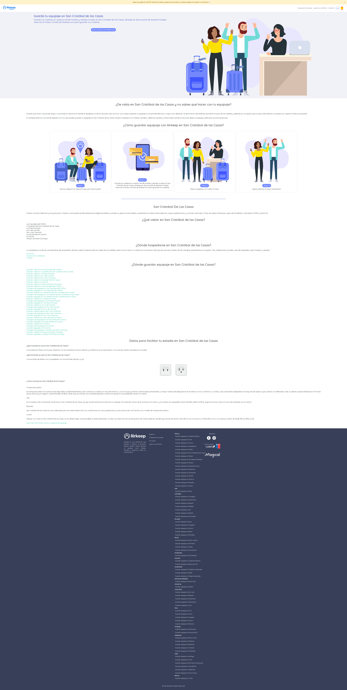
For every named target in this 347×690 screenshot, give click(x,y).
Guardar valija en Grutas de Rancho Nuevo (43, 280)
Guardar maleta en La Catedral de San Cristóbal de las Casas (50, 292)
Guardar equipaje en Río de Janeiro (186, 540)
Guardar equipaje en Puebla (184, 449)
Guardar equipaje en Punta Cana (185, 581)
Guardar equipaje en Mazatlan (184, 482)
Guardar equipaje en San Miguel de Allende (188, 459)
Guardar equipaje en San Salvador (186, 555)
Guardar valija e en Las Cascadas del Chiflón (44, 269)
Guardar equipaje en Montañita (185, 535)
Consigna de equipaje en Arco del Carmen (43, 307)
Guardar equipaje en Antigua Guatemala (187, 576)
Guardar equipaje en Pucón (183, 660)
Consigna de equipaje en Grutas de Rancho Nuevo (46, 319)
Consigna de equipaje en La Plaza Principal (43, 301)
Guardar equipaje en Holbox (184, 486)
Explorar (152, 434)
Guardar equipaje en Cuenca (184, 528)
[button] (342, 8)
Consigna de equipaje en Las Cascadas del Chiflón (46, 288)
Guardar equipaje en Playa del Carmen (187, 466)
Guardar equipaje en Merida (184, 456)
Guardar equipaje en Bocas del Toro (186, 564)
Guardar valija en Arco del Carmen (40, 276)
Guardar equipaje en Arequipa (184, 617)
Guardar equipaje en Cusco (183, 614)
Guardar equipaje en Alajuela (184, 595)
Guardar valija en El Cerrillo (37, 282)
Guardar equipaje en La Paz (184, 678)
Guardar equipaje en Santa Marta (185, 500)
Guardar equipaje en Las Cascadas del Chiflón (44, 290)
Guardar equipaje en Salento (184, 513)
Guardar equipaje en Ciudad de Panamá (187, 561)
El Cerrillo (30, 254)
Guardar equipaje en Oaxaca (184, 463)
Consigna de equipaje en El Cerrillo (40, 326)
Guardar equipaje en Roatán (184, 587)
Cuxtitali (29, 258)
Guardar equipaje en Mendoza (184, 641)
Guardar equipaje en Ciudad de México (187, 436)
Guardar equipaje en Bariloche (184, 644)
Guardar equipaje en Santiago (184, 656)
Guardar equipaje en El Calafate (185, 651)
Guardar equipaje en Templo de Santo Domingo (45, 334)
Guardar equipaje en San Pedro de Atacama (189, 663)
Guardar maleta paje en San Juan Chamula (43, 311)
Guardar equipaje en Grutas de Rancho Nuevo (44, 322)
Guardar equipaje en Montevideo (185, 629)
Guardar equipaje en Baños (183, 531)
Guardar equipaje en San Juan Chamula (42, 315)
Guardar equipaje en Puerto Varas (186, 673)
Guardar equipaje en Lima (183, 611)
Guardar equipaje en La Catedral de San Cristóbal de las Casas (51, 296)
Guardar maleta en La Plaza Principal (41, 299)
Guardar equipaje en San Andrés (185, 516)
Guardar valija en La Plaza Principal (40, 274)
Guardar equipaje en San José (184, 592)
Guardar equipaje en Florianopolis (186, 550)
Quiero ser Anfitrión (155, 444)
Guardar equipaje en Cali (183, 510)
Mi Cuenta (152, 441)
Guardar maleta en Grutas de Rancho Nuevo (44, 317)
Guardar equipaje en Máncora (184, 624)
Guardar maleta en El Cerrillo (38, 324)
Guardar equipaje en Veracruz (184, 479)
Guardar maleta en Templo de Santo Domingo (44, 332)
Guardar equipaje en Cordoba (184, 648)
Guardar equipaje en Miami (183, 491)
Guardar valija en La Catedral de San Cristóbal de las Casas (49, 272)
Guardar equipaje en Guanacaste (185, 602)
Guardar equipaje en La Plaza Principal (41, 303)
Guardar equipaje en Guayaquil (185, 525)
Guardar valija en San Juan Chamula (40, 278)
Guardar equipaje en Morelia (184, 476)
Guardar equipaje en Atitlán (183, 573)
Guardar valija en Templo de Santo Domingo (44, 284)
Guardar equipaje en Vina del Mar (185, 666)
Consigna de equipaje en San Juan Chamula (43, 313)
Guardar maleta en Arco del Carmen (40, 305)
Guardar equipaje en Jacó (183, 605)
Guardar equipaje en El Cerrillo (38, 328)
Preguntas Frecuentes (156, 437)
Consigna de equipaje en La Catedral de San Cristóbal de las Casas (52, 294)
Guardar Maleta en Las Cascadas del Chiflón (43, 286)
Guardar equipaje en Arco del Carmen (41, 309)
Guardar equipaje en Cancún (184, 443)
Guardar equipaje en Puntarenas (185, 599)
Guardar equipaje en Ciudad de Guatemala (188, 569)
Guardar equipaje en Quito (183, 522)
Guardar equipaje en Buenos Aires (186, 638)
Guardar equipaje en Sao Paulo (185, 543)
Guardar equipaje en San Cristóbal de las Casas (190, 453)
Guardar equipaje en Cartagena (185, 496)
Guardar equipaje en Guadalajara (185, 446)
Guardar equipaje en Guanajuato (185, 473)
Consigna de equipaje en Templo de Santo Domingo (47, 330)
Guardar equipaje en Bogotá (184, 503)
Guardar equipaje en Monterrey (185, 469)
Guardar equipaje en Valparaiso (185, 669)
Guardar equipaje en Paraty (184, 547)
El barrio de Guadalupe (35, 256)
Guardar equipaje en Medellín (184, 506)
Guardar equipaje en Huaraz (184, 620)
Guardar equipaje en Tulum (183, 439)
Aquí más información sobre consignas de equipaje (46, 423)
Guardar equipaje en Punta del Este (186, 632)
